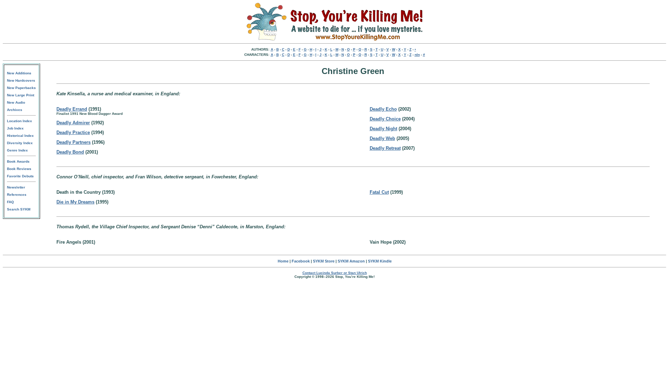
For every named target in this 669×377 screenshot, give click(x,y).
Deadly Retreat (385, 148)
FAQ (10, 202)
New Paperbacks (21, 88)
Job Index (15, 128)
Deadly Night (383, 128)
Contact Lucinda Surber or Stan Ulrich (334, 273)
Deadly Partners (73, 142)
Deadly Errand (71, 109)
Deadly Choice (385, 118)
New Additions (19, 73)
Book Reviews (19, 169)
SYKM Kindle (380, 261)
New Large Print (20, 95)
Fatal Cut (379, 192)
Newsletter (16, 187)
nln (417, 55)
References (16, 195)
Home (283, 261)
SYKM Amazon (351, 261)
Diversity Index (20, 143)
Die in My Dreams (75, 202)
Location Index (19, 121)
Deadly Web (382, 138)
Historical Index (20, 136)
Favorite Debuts (20, 176)
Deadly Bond (70, 152)
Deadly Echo (383, 109)
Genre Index (17, 150)
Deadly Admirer (73, 122)
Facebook (301, 261)
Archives (14, 110)
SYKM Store (323, 261)
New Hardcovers (21, 80)
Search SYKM (18, 209)
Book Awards (18, 161)
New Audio (16, 102)
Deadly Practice (73, 132)
